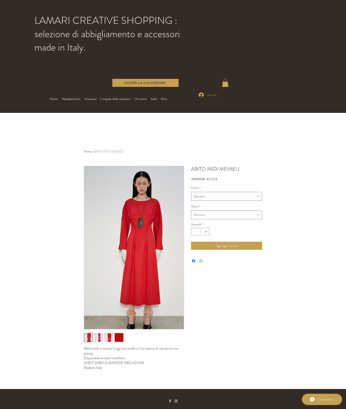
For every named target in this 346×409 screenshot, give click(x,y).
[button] (225, 83)
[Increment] (206, 231)
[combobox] (226, 196)
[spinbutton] (200, 231)
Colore (196, 188)
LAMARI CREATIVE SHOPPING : (105, 20)
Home (88, 151)
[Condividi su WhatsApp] (201, 261)
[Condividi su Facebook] (193, 261)
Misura (195, 206)
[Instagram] (176, 401)
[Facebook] (170, 401)
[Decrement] (194, 231)
